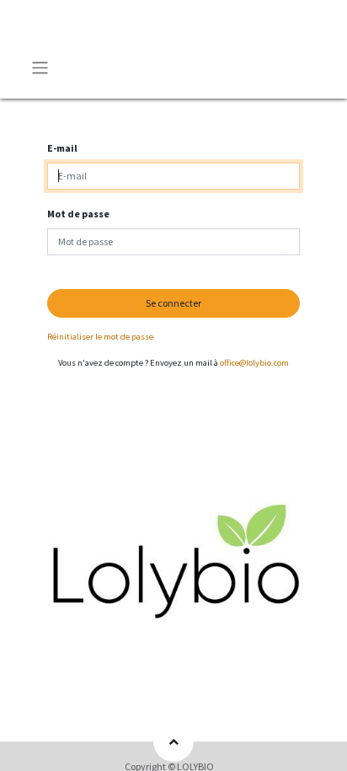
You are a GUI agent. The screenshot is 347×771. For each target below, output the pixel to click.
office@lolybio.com (254, 362)
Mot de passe (78, 213)
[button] (173, 741)
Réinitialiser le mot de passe (100, 336)
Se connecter (173, 303)
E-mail (62, 148)
